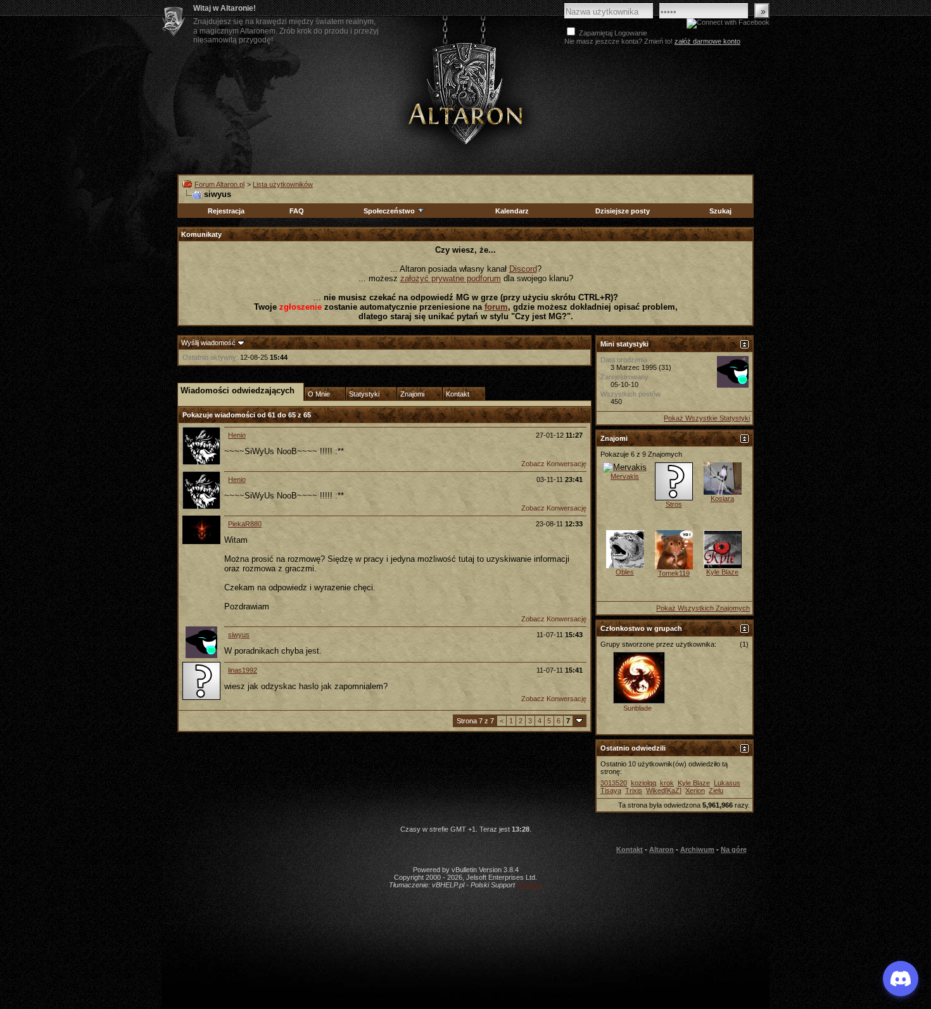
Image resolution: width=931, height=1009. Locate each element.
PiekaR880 (245, 524)
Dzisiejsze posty (622, 211)
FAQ (296, 211)
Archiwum (697, 849)
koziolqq (643, 783)
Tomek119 (674, 573)
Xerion (695, 790)
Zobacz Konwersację (553, 463)
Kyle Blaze (722, 572)
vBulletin (529, 885)
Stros (674, 504)
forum (496, 307)
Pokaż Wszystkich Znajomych (703, 608)
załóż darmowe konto (707, 41)
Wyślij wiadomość (208, 342)
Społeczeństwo (389, 211)
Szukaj (720, 211)
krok (667, 783)
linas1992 (242, 670)
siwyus (239, 634)
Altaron (465, 92)
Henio (237, 435)
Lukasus (727, 783)
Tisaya (610, 790)
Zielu (716, 790)
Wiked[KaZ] (663, 790)
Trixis (633, 790)
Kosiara (722, 498)
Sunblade (637, 708)
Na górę (734, 849)
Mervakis (625, 476)
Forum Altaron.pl (219, 184)
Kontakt (629, 849)
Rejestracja (226, 211)
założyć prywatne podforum (450, 278)
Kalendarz (512, 211)
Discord (523, 269)
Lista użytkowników (283, 184)
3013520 (613, 783)
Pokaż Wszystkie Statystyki (707, 418)
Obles (625, 572)
